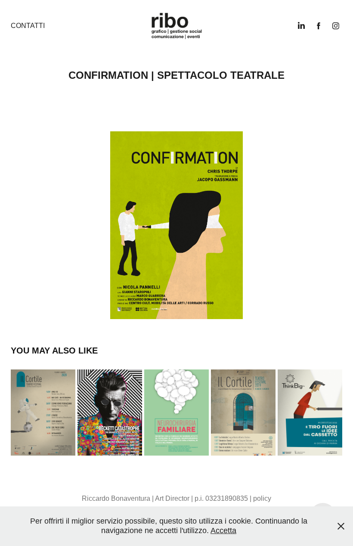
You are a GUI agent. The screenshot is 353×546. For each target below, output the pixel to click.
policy (262, 498)
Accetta (223, 530)
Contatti (28, 25)
